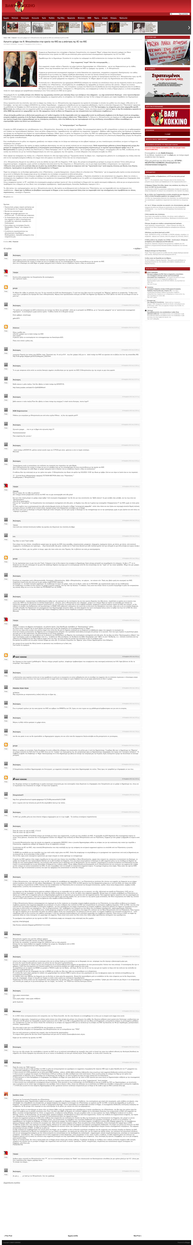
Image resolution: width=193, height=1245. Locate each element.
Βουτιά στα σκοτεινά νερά (14, 211)
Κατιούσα (150, 287)
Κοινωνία (35, 18)
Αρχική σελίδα (73, 1236)
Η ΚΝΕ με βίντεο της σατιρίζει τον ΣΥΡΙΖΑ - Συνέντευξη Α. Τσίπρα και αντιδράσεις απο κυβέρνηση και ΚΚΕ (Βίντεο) (166, 240)
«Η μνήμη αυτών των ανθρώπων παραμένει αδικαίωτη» (49, 26)
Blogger (187, 1242)
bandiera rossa (18, 1095)
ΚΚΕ (9, 37)
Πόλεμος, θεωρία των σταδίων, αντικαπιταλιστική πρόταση (163, 223)
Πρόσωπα (123, 18)
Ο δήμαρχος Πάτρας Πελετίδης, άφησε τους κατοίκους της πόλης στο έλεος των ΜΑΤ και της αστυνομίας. (166, 186)
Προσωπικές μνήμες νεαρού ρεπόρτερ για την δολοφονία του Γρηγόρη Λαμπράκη (19, 208)
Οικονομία (25, 18)
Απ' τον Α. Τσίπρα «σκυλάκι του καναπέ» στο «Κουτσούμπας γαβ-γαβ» (167, 205)
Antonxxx (16, 328)
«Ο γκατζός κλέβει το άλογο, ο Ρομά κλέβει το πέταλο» (74, 26)
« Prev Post (8, 1236)
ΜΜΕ (89, 18)
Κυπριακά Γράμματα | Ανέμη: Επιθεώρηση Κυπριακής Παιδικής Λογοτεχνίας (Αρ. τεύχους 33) (164, 289)
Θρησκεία (71, 18)
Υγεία (44, 18)
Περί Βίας (61, 18)
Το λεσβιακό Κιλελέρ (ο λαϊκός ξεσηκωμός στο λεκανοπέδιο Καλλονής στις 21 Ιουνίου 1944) (151, 28)
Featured (14, 37)
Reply (5, 258)
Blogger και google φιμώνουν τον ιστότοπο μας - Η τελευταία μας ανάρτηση (19, 214)
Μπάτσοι (81, 18)
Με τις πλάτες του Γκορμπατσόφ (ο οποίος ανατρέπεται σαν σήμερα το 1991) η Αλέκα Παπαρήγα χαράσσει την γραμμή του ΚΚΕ (167, 195)
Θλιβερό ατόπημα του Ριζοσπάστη (155, 251)
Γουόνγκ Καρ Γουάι (124, 25)
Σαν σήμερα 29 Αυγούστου (155, 302)
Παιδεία (52, 18)
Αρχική (6, 18)
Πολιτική (15, 18)
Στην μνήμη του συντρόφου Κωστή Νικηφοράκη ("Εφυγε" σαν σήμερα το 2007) (17, 227)
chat (171, 155)
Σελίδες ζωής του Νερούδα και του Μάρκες (158, 258)
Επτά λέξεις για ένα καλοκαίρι (100, 25)
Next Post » (138, 1236)
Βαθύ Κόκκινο (167, 153)
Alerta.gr (150, 310)
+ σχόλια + (137, 248)
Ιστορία (105, 18)
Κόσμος (114, 18)
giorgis (15, 288)
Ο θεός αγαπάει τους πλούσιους (155, 214)
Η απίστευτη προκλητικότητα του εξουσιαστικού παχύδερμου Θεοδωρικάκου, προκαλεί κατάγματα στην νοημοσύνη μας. (19, 234)
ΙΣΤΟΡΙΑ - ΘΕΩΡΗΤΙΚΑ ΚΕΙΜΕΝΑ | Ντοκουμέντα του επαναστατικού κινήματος (164, 163)
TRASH (15, 272)
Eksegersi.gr (151, 300)
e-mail (168, 134)
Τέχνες (96, 18)
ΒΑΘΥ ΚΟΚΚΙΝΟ (21, 657)
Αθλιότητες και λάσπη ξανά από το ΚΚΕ (157, 232)
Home (5, 37)
